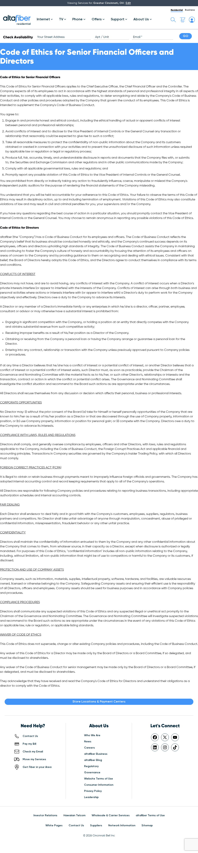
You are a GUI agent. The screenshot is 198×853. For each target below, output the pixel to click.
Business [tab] (190, 10)
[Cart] (182, 20)
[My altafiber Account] (192, 20)
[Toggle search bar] (173, 20)
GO (185, 36)
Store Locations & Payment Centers (99, 701)
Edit (128, 3)
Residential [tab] (177, 10)
